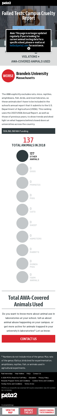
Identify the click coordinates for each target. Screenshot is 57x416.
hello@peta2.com (19, 45)
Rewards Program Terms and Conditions (15, 381)
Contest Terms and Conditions (43, 381)
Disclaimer (32, 378)
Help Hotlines (19, 373)
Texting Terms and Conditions (11, 384)
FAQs (29, 373)
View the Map (10, 411)
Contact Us (28, 339)
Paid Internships (7, 373)
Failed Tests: (28, 15)
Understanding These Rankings (46, 411)
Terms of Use (29, 384)
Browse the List (28, 411)
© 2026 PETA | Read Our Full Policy (13, 378)
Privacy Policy (44, 378)
